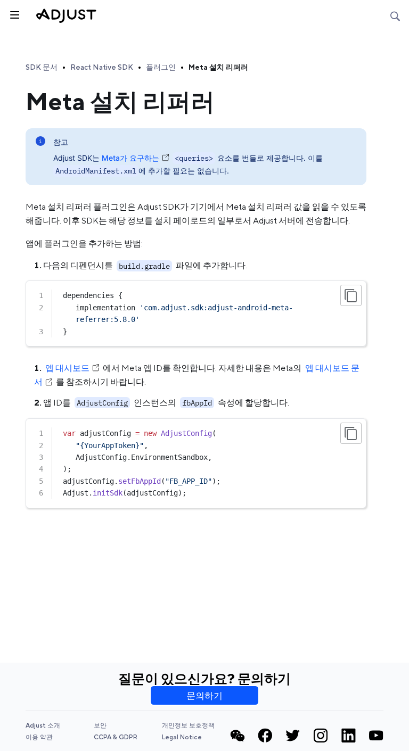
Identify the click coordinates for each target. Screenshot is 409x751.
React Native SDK (101, 67)
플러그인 (161, 67)
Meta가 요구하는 (130, 157)
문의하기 (204, 695)
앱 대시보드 (67, 368)
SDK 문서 (42, 67)
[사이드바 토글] (14, 14)
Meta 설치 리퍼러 (218, 67)
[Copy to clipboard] (351, 295)
